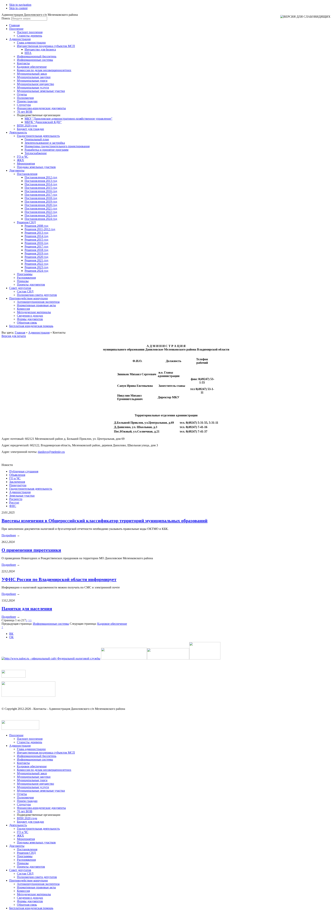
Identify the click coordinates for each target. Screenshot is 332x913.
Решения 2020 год (36, 256)
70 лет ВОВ (24, 111)
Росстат (14, 502)
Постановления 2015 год (41, 187)
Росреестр (15, 499)
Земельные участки (22, 495)
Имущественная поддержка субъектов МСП (46, 46)
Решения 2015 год (36, 239)
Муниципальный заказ (32, 73)
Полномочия (25, 97)
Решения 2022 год (36, 263)
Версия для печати (14, 336)
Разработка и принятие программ (46, 149)
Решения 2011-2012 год (40, 229)
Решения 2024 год (36, 270)
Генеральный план (37, 139)
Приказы (23, 281)
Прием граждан (27, 101)
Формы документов (30, 319)
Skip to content (18, 8)
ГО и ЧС (22, 156)
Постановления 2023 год (41, 215)
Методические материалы (34, 312)
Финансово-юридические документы (41, 108)
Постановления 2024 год (41, 218)
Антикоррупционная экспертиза (38, 301)
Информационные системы (35, 59)
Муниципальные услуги (33, 87)
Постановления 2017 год (41, 194)
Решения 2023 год (36, 267)
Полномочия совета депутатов (37, 295)
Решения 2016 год (36, 243)
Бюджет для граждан (30, 129)
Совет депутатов (20, 288)
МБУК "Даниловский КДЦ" (43, 122)
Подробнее (9, 535)
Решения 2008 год (36, 225)
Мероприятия (26, 163)
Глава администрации (31, 42)
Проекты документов (31, 284)
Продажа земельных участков (36, 167)
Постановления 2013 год (41, 180)
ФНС (12, 506)
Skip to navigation (20, 4)
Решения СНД (26, 222)
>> (30, 620)
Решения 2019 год (36, 253)
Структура (24, 104)
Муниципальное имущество (35, 84)
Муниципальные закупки (34, 77)
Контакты (23, 63)
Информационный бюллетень (36, 56)
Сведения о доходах (30, 315)
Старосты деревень (29, 35)
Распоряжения (26, 277)
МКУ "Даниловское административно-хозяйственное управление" (68, 118)
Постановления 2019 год (41, 201)
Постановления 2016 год (41, 191)
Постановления (27, 174)
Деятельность (18, 132)
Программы (24, 274)
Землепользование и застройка (45, 142)
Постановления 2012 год (41, 177)
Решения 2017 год (36, 246)
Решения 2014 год (36, 236)
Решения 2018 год (36, 250)
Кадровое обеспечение (32, 66)
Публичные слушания (23, 471)
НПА (28, 53)
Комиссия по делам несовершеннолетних (44, 70)
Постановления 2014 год (41, 184)
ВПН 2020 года (27, 125)
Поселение (16, 28)
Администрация (20, 39)
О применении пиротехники (31, 550)
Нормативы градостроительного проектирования (57, 146)
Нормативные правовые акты (36, 305)
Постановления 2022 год (41, 212)
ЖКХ (20, 160)
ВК (11, 633)
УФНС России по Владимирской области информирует (59, 579)
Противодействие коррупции (28, 298)
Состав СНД (25, 291)
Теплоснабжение (36, 153)
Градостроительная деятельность (38, 136)
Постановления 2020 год (41, 205)
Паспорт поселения (29, 32)
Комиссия (23, 308)
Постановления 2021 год (41, 208)
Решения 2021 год (36, 260)
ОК (11, 637)
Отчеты (22, 94)
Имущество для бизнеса (40, 49)
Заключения (17, 481)
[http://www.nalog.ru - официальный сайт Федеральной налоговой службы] (51, 658)
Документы (16, 170)
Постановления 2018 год (41, 198)
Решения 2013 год (36, 232)
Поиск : (7, 18)
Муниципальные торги (32, 80)
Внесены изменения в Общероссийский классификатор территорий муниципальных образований (105, 520)
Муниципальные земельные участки (41, 91)
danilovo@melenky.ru (51, 451)
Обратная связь (27, 322)
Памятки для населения (27, 608)
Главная (14, 25)
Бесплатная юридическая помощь (31, 326)
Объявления (17, 474)
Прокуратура (17, 485)
